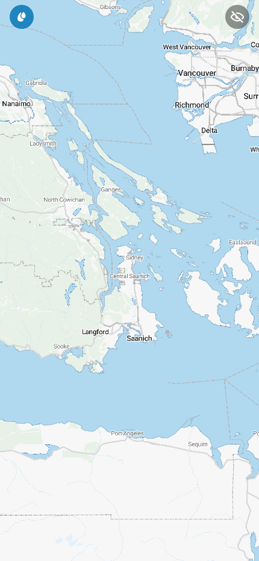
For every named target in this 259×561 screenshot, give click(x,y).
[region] (129, 280)
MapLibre (26, 547)
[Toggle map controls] (237, 17)
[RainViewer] (22, 17)
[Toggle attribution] (246, 535)
